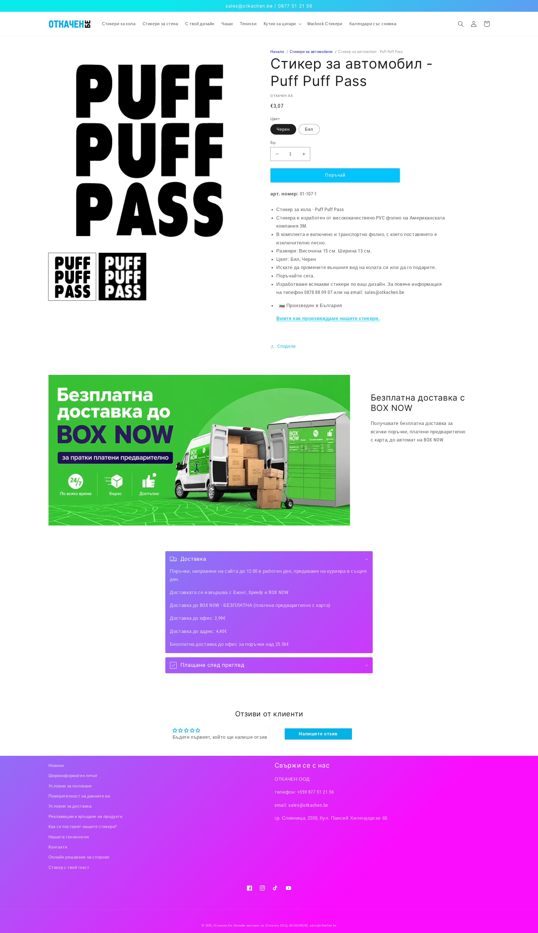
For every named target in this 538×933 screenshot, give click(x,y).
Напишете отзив (318, 733)
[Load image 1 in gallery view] (72, 276)
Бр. (273, 142)
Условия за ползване (70, 786)
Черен (283, 129)
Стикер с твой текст (68, 867)
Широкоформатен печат (73, 775)
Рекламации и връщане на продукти (85, 816)
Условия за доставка (70, 806)
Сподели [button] (286, 346)
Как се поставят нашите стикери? (82, 826)
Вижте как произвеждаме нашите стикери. (328, 318)
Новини (56, 765)
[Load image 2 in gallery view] (122, 276)
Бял (309, 129)
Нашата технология (68, 837)
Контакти (57, 847)
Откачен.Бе (223, 925)
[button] (282, 24)
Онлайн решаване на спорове (79, 857)
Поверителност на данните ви (79, 796)
